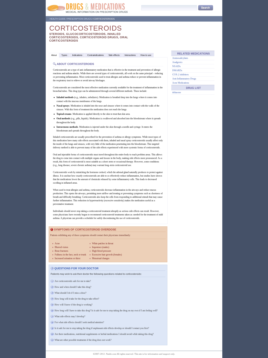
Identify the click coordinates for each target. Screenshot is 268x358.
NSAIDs (176, 66)
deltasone (176, 92)
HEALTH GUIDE (57, 19)
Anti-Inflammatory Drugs (184, 78)
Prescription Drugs (79, 19)
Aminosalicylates (180, 58)
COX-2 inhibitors (180, 74)
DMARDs (177, 70)
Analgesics (177, 62)
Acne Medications (180, 82)
